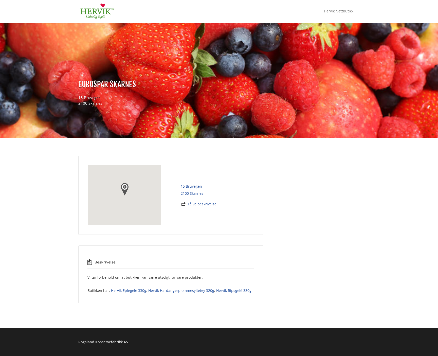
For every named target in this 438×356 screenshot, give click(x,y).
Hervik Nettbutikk (338, 11)
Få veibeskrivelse (202, 204)
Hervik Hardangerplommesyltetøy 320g (181, 290)
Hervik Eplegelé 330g (128, 290)
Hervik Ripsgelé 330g (233, 290)
